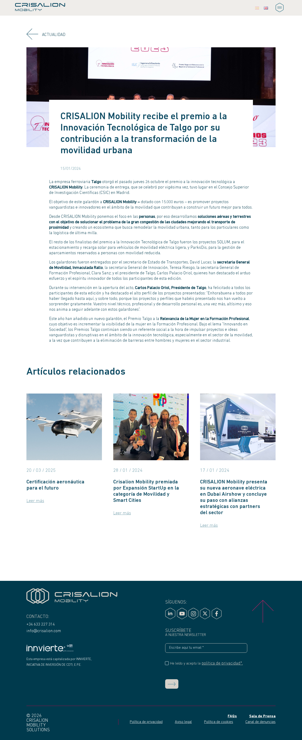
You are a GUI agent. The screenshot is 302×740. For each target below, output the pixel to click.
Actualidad (53, 35)
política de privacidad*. (222, 663)
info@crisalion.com (43, 631)
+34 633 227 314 (40, 624)
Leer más (35, 501)
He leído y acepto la (206, 663)
